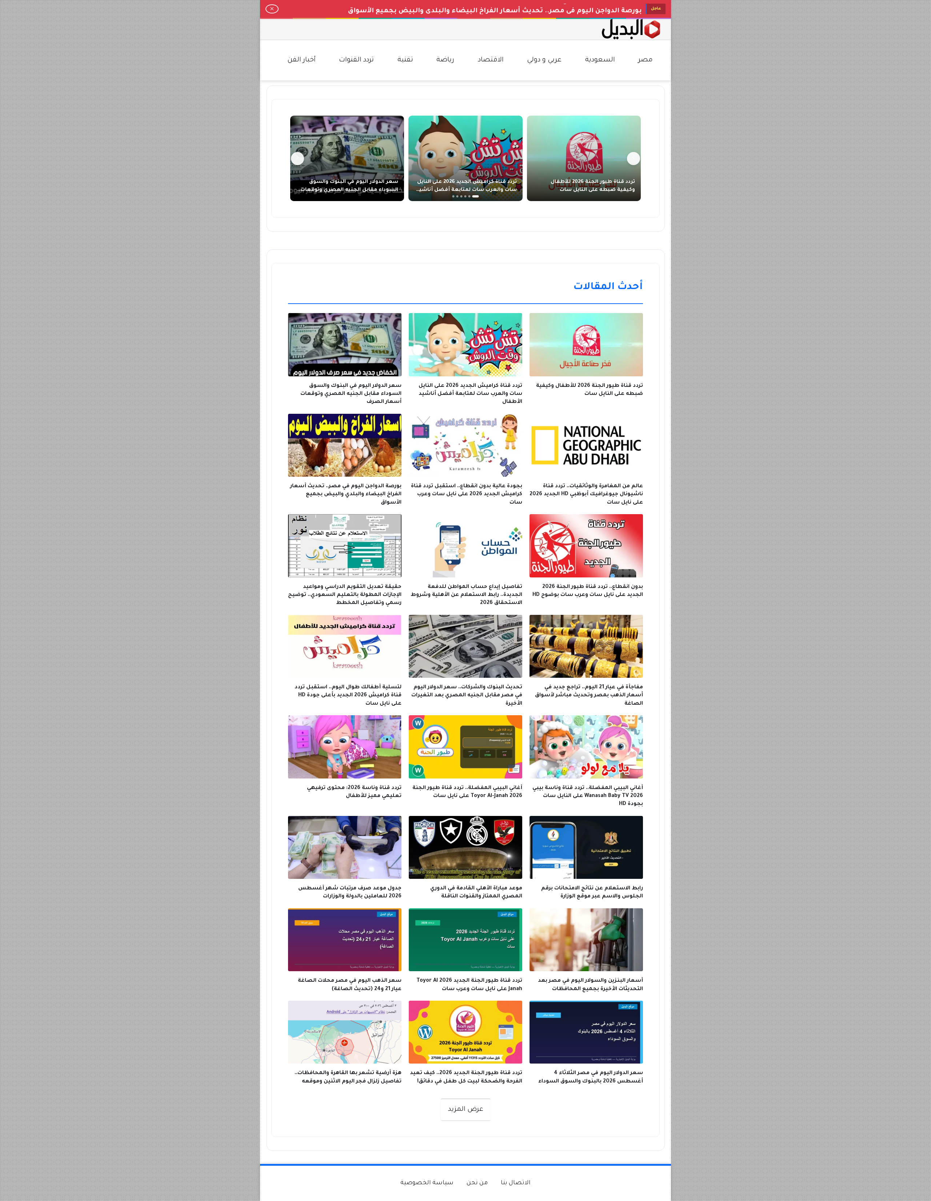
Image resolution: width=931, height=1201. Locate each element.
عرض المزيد (465, 1109)
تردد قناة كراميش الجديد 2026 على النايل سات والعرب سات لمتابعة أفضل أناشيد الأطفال (466, 190)
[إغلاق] (272, 9)
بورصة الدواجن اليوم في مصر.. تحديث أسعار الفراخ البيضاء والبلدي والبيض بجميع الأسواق (495, 8)
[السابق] (633, 158)
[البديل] (631, 29)
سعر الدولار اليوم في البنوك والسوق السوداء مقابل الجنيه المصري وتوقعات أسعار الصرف (349, 190)
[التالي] (297, 158)
